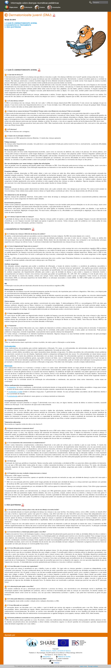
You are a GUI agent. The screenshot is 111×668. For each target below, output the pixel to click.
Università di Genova (63, 651)
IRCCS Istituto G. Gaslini (48, 651)
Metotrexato (8, 366)
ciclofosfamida (12, 396)
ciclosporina (12, 387)
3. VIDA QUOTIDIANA (13, 27)
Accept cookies (93, 666)
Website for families (64, 656)
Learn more (83, 666)
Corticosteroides (10, 346)
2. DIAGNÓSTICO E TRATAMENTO (18, 25)
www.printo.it (47, 656)
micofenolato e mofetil (15, 392)
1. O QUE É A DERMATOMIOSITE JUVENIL (21, 23)
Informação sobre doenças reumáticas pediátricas (35, 2)
